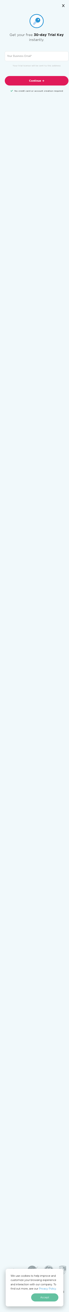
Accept (44, 1297)
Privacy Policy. (48, 1288)
